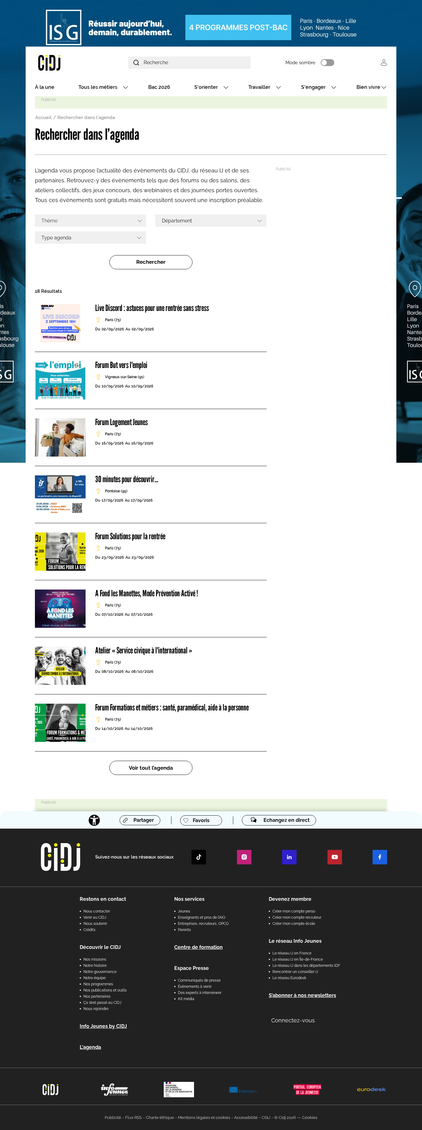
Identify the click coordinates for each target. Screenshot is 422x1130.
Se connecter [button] (384, 62)
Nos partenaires (97, 996)
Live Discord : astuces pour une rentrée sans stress (152, 308)
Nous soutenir (95, 923)
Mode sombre (300, 62)
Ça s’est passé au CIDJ (102, 1002)
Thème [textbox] (49, 221)
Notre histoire (95, 965)
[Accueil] (64, 62)
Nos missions (94, 959)
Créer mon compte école (293, 923)
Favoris (201, 820)
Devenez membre (290, 899)
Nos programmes (98, 984)
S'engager (313, 87)
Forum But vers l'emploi (121, 365)
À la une (44, 87)
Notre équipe (94, 978)
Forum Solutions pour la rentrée (130, 536)
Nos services (189, 899)
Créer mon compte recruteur (296, 917)
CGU (266, 1117)
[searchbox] (209, 220)
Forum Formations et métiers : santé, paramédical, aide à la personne (172, 707)
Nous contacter (96, 911)
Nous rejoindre (95, 1009)
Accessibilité (246, 1117)
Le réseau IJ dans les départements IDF (306, 965)
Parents (184, 930)
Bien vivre (368, 87)
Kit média (186, 999)
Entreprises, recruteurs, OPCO (203, 923)
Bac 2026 (159, 87)
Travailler (259, 87)
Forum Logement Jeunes (121, 422)
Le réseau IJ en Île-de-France (297, 959)
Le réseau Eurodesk (289, 978)
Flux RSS (133, 1117)
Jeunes (184, 911)
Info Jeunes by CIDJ (103, 1026)
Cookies (309, 1117)
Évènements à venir (195, 986)
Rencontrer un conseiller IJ (295, 972)
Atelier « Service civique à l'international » (143, 650)
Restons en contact (103, 899)
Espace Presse (191, 968)
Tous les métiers (97, 87)
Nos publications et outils (105, 990)
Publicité (113, 1117)
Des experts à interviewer (200, 993)
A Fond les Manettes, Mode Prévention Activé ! (146, 593)
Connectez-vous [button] (293, 1020)
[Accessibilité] (94, 820)
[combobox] (90, 220)
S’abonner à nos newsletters (302, 995)
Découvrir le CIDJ (100, 947)
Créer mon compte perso (293, 911)
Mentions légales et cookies (204, 1117)
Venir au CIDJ (94, 917)
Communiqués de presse (199, 980)
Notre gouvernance (99, 972)
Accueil (43, 117)
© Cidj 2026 (285, 1117)
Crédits (89, 930)
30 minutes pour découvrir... (126, 479)
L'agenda (90, 1047)
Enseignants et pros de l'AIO (201, 917)
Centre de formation (198, 947)
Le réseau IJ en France (291, 953)
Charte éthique (160, 1117)
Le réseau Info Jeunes (295, 941)
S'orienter (206, 87)
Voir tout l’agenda (151, 768)
